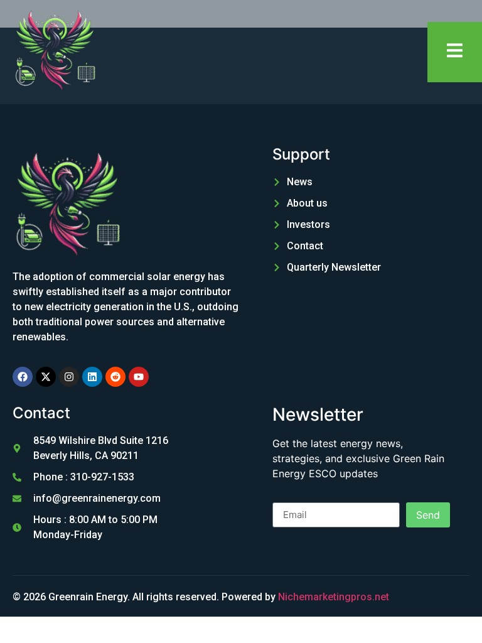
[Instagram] (69, 377)
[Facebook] (23, 377)
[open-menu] (454, 52)
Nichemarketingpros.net (333, 597)
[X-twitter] (46, 377)
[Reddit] (115, 377)
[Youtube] (139, 377)
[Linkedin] (92, 377)
